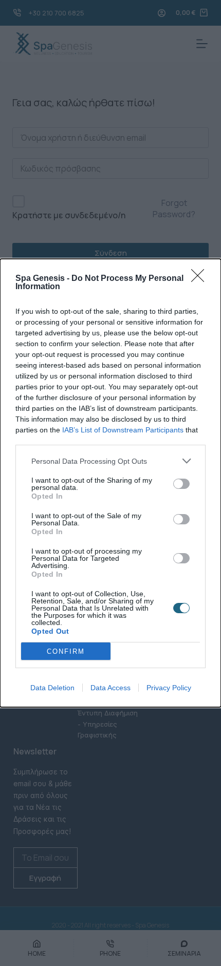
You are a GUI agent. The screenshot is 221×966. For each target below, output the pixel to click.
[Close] (201, 279)
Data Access (110, 688)
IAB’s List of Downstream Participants (122, 430)
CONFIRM (66, 651)
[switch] (181, 484)
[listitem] (110, 461)
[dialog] (110, 483)
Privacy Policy (168, 688)
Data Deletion (52, 688)
